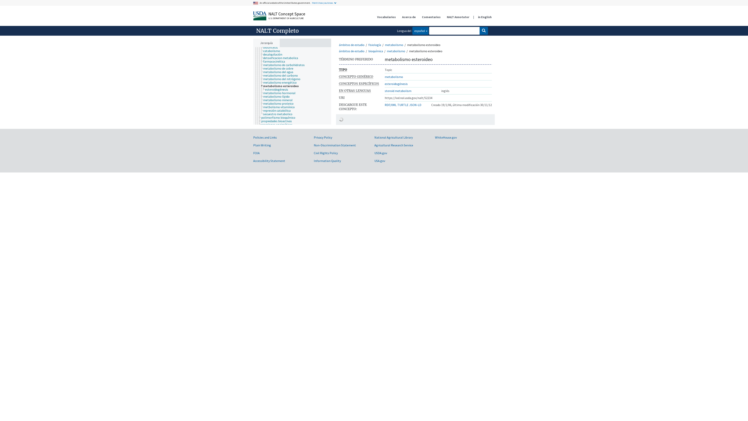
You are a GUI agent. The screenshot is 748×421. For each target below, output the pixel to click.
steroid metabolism (398, 91)
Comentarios (431, 17)
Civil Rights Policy (326, 153)
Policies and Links (265, 137)
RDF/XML (391, 105)
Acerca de (409, 17)
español (418, 31)
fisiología (374, 45)
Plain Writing (262, 145)
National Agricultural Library (393, 137)
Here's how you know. (322, 2)
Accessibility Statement (269, 161)
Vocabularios (386, 17)
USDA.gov (380, 153)
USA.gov (379, 161)
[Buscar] (484, 31)
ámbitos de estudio (351, 45)
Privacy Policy (323, 137)
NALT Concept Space (286, 14)
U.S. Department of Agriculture (286, 18)
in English (485, 17)
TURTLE (402, 105)
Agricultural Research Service (393, 145)
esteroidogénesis (396, 84)
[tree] (292, 86)
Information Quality (327, 161)
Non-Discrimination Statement (335, 145)
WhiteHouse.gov (446, 137)
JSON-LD (415, 105)
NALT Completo (277, 30)
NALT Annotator (458, 17)
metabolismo (394, 45)
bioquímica (375, 51)
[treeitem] (272, 47)
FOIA (256, 153)
